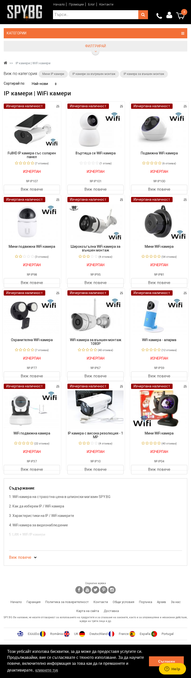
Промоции (76, 4)
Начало (59, 4)
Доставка (111, 611)
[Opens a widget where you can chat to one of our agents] (172, 669)
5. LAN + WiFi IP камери (27, 535)
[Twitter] (95, 590)
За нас (176, 602)
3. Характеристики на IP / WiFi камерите (41, 516)
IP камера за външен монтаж (144, 74)
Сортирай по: (14, 83)
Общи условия (123, 602)
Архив (161, 602)
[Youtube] (87, 590)
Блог (91, 4)
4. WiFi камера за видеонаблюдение (38, 525)
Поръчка (145, 602)
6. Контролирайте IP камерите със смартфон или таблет (56, 544)
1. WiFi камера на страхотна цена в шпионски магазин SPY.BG (59, 497)
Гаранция (34, 602)
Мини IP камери (53, 74)
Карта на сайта (87, 611)
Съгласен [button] (166, 661)
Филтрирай (95, 46)
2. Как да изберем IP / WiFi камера (36, 506)
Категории (16, 33)
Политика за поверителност (67, 602)
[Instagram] (112, 590)
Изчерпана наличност (24, 106)
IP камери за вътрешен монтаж (93, 74)
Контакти (106, 4)
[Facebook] (79, 590)
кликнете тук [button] (46, 670)
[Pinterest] (103, 590)
